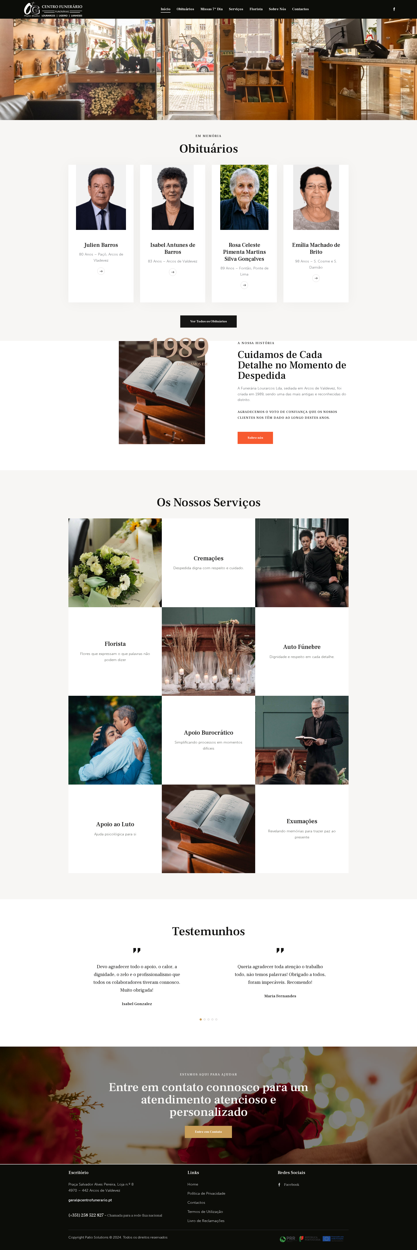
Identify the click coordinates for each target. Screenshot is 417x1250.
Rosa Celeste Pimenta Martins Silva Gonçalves (244, 252)
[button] (201, 1019)
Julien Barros (101, 245)
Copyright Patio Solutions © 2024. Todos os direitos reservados (117, 1237)
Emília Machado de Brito (316, 249)
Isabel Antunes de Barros (172, 249)
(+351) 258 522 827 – (87, 1215)
